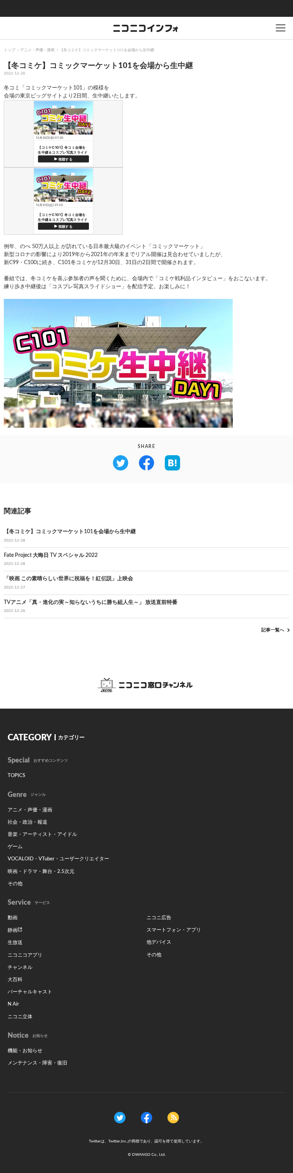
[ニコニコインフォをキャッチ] (173, 1117)
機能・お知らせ (25, 1050)
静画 (13, 930)
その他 (15, 883)
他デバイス (158, 942)
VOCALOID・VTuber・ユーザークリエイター (58, 859)
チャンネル (20, 967)
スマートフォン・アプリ (173, 930)
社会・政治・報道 (27, 822)
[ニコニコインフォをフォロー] (120, 1117)
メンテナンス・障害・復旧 (37, 1063)
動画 (13, 917)
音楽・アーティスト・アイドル (42, 834)
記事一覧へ (272, 630)
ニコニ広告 (158, 917)
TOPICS (16, 775)
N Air (13, 1004)
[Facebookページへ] (146, 1117)
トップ (9, 50)
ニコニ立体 (20, 1016)
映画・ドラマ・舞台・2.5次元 (41, 871)
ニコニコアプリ (25, 955)
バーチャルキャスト (30, 992)
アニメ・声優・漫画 (37, 50)
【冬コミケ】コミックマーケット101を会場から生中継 (107, 50)
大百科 (15, 979)
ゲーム (15, 846)
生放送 (15, 942)
